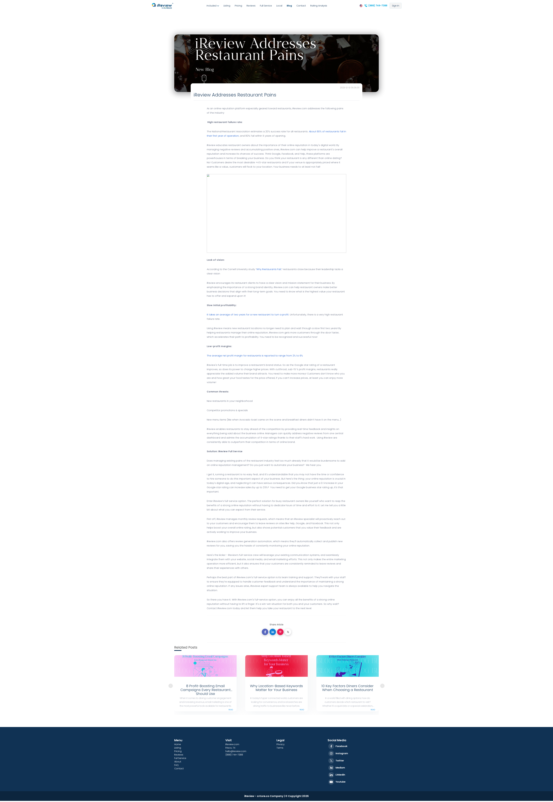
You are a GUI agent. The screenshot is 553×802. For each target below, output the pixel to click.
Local (279, 5)
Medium (340, 767)
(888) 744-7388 (377, 5)
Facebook (341, 746)
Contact (301, 5)
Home (177, 744)
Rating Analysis (318, 5)
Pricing (238, 5)
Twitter (340, 760)
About (177, 761)
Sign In (395, 5)
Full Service (266, 5)
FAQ (176, 765)
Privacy (280, 744)
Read (231, 709)
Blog (289, 5)
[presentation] (170, 686)
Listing (227, 5)
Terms (279, 747)
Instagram (342, 753)
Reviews (251, 5)
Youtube (340, 781)
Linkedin (340, 774)
